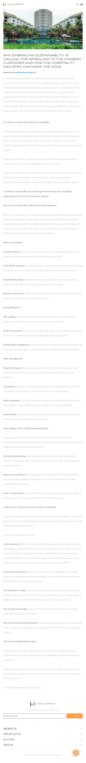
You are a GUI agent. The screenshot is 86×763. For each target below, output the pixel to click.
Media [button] (8, 745)
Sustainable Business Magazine (23, 72)
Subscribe (74, 716)
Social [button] (8, 740)
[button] (77, 4)
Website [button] (10, 729)
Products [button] (12, 734)
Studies (6, 172)
